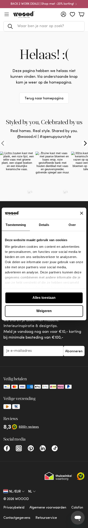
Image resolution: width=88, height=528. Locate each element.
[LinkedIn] (42, 448)
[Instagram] (18, 448)
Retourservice (46, 518)
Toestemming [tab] (16, 225)
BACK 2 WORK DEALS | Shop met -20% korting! (42, 4)
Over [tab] (72, 225)
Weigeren (44, 311)
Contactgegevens (16, 518)
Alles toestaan (44, 297)
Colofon (77, 507)
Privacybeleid (13, 507)
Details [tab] (44, 225)
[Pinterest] (30, 448)
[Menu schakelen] (6, 14)
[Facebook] (6, 448)
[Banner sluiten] (81, 213)
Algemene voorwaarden (47, 507)
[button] (44, 26)
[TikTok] (54, 448)
